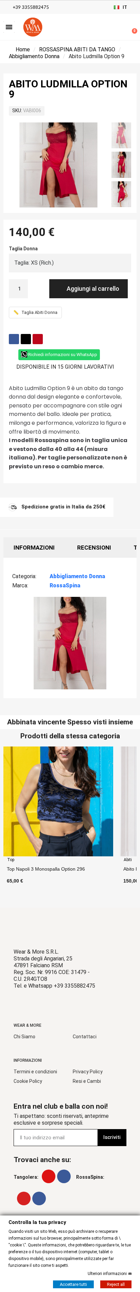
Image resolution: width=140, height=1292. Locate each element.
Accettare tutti (73, 1284)
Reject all (116, 1284)
